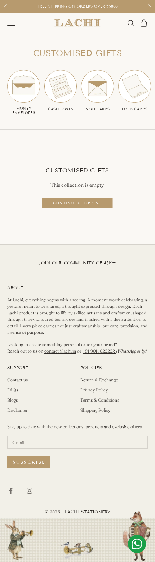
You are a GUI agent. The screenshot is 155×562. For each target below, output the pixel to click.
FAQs (12, 390)
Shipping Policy (95, 410)
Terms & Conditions (99, 400)
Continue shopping (77, 203)
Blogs (12, 400)
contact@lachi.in (60, 351)
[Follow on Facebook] (10, 490)
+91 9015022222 (99, 351)
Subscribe (29, 462)
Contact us (17, 379)
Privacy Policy (94, 390)
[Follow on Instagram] (29, 490)
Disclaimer (17, 410)
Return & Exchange (99, 379)
